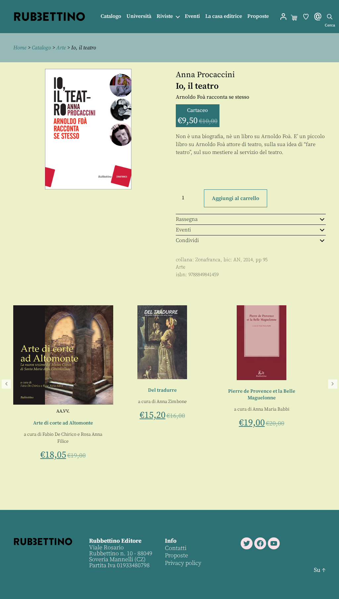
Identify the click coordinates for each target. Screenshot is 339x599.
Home (19, 47)
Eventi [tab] (183, 229)
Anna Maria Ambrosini (310, 385)
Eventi (192, 16)
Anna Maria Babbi (211, 409)
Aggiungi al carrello (235, 198)
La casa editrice (223, 16)
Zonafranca (207, 260)
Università (138, 16)
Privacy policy (183, 563)
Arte (61, 47)
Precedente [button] (6, 384)
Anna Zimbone (112, 402)
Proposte (258, 16)
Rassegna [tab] (187, 219)
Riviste (165, 16)
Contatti (175, 548)
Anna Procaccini (205, 75)
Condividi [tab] (187, 240)
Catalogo (111, 16)
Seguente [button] (332, 384)
